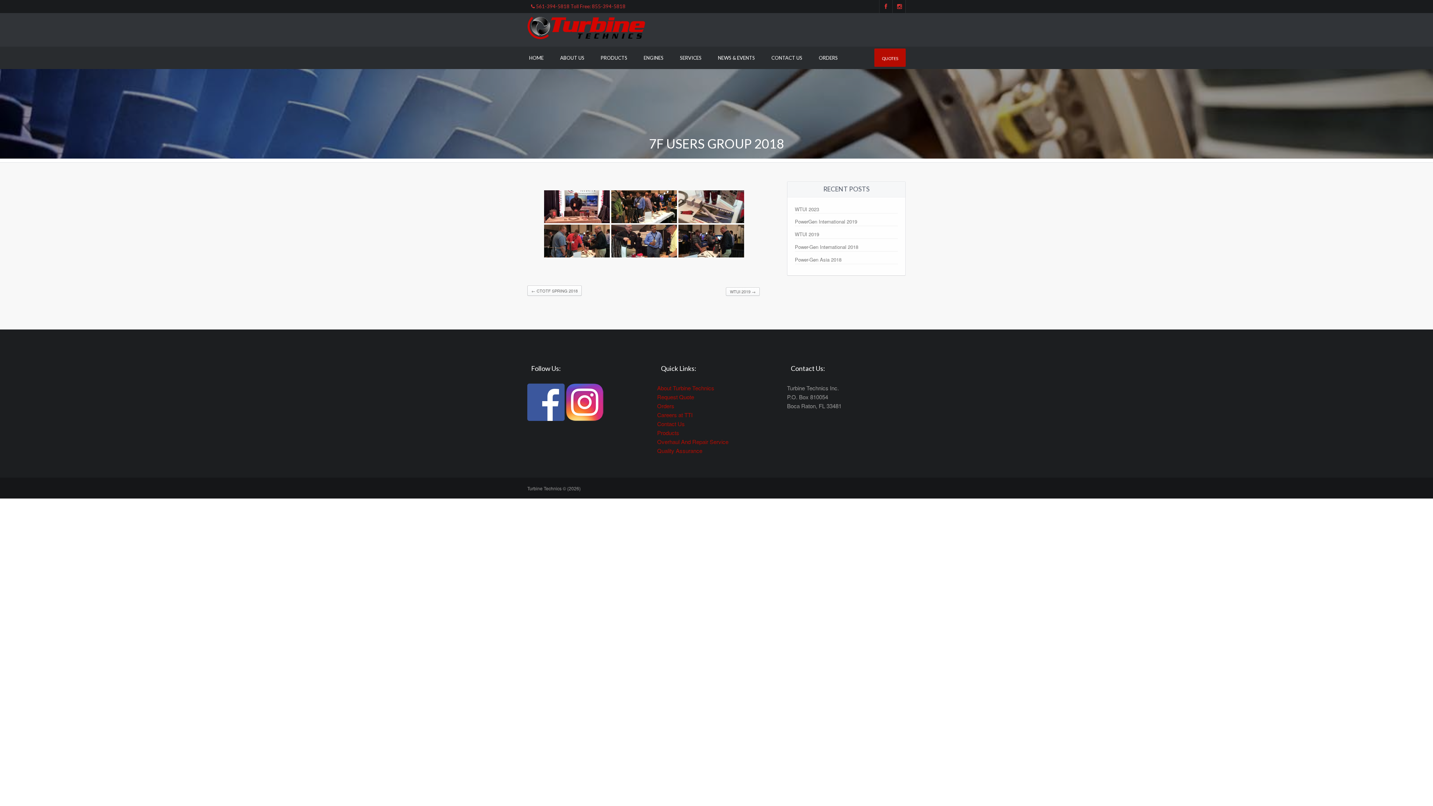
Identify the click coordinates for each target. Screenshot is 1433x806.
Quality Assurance (679, 450)
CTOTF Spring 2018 (554, 291)
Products (614, 58)
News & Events (736, 58)
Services (691, 58)
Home (536, 58)
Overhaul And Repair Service (692, 442)
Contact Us (786, 58)
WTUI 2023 (807, 209)
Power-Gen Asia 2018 (818, 259)
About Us (572, 58)
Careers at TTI (675, 415)
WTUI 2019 (743, 291)
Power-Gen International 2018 (826, 246)
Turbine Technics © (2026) (554, 488)
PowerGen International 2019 (826, 221)
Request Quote (675, 397)
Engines (654, 58)
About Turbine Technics (685, 388)
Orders (828, 58)
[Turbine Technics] (587, 29)
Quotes (890, 58)
